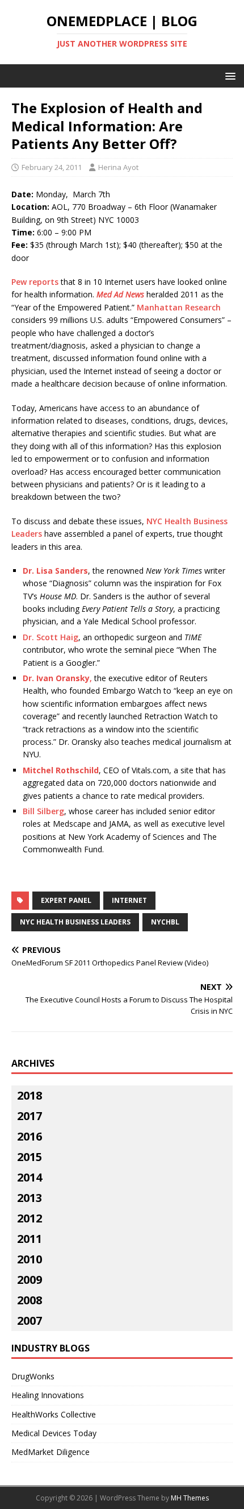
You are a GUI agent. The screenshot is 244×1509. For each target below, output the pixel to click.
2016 (29, 1136)
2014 (29, 1177)
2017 (29, 1116)
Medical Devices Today (53, 1433)
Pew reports (34, 281)
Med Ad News (120, 294)
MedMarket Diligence (50, 1451)
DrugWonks (32, 1376)
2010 (29, 1259)
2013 (29, 1197)
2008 (29, 1300)
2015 (29, 1156)
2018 (29, 1095)
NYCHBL (165, 922)
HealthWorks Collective (53, 1414)
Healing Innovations (47, 1395)
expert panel (66, 900)
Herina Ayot (118, 167)
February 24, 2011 (52, 167)
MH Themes (190, 1498)
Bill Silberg (43, 811)
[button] (228, 75)
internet (129, 900)
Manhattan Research (179, 307)
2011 (29, 1238)
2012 (29, 1218)
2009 (29, 1279)
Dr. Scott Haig (50, 637)
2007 (29, 1320)
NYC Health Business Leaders (75, 922)
